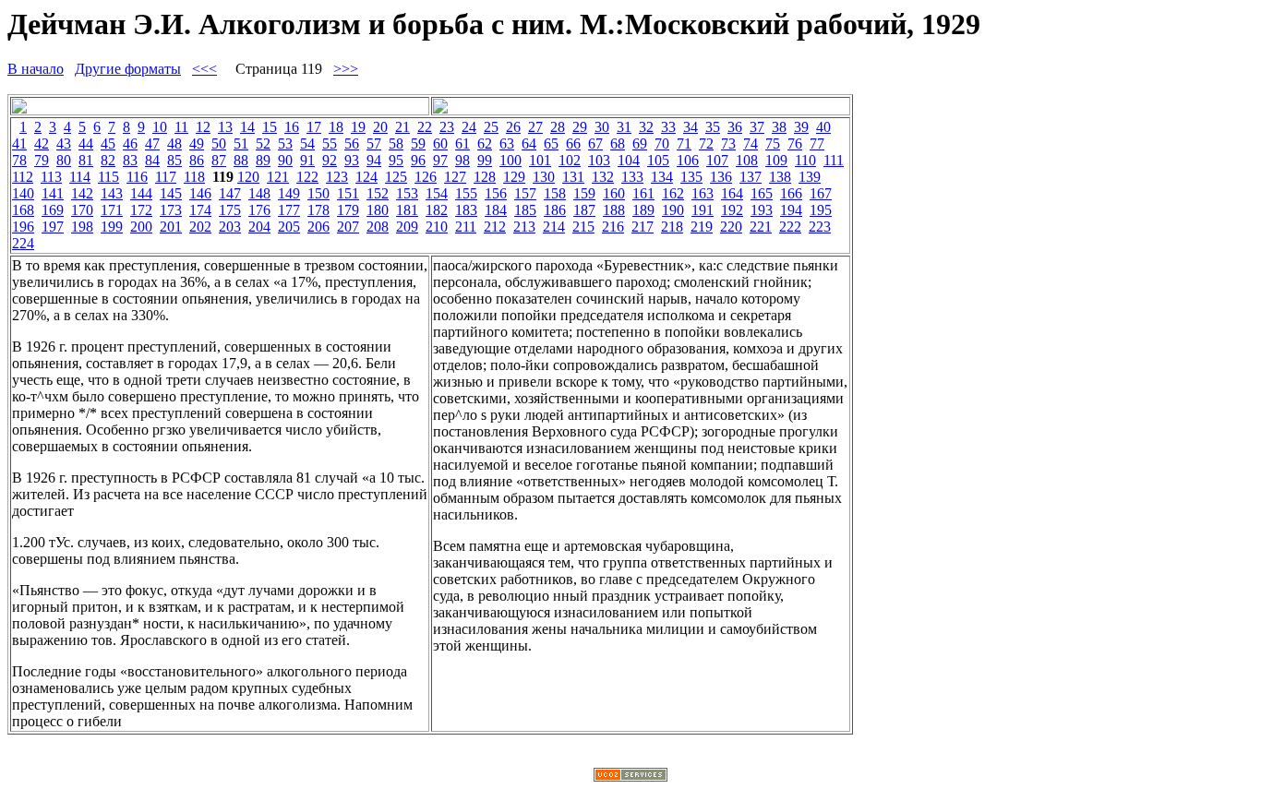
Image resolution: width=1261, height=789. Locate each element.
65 (551, 143)
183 (466, 210)
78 (19, 160)
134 (662, 177)
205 (289, 226)
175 (230, 210)
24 (469, 127)
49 (196, 143)
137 (750, 177)
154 (437, 193)
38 (779, 127)
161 (643, 193)
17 (313, 127)
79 (41, 160)
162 (673, 193)
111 (833, 160)
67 (595, 143)
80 (63, 160)
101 (540, 160)
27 (535, 127)
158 (555, 193)
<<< (204, 69)
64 (529, 143)
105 (658, 160)
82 (108, 160)
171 (112, 210)
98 (462, 160)
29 (579, 127)
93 (351, 160)
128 (485, 177)
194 (791, 210)
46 (130, 143)
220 (731, 226)
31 (624, 127)
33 (668, 127)
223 (820, 226)
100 (510, 160)
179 (348, 210)
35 (712, 127)
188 (614, 210)
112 (22, 177)
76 (794, 143)
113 (51, 177)
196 (23, 226)
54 (307, 143)
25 (491, 127)
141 (53, 193)
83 (130, 160)
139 (810, 177)
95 (396, 160)
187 (584, 210)
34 (690, 127)
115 (108, 177)
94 (373, 160)
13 (225, 127)
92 (329, 160)
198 (82, 226)
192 (732, 210)
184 (496, 210)
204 (259, 226)
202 (200, 226)
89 (263, 160)
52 (263, 143)
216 (613, 226)
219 (702, 226)
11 (181, 127)
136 (721, 177)
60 (440, 143)
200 (141, 226)
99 (484, 160)
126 (425, 177)
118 (194, 177)
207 (348, 226)
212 (495, 226)
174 (200, 210)
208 (377, 226)
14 (247, 127)
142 (82, 193)
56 (351, 143)
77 (817, 143)
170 (82, 210)
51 (241, 143)
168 (23, 210)
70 (662, 143)
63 (506, 143)
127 (455, 177)
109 (776, 160)
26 (513, 127)
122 (307, 177)
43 (63, 143)
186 (555, 210)
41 (19, 143)
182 (437, 210)
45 (108, 143)
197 (53, 226)
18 (336, 127)
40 (823, 127)
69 (639, 143)
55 (329, 143)
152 (377, 193)
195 (821, 210)
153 (407, 193)
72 (706, 143)
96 (418, 160)
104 (629, 160)
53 (285, 143)
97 (440, 160)
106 (688, 160)
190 (673, 210)
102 (569, 160)
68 (617, 143)
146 (200, 193)
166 (791, 193)
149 (289, 193)
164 (732, 193)
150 (318, 193)
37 (757, 127)
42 (41, 143)
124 (366, 177)
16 (291, 127)
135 (691, 177)
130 (544, 177)
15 (269, 127)
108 (747, 160)
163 (702, 193)
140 (23, 193)
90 (285, 160)
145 (171, 193)
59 (418, 143)
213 (524, 226)
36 (734, 127)
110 (805, 160)
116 (137, 177)
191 (702, 210)
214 (554, 226)
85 (174, 160)
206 (318, 226)
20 (380, 127)
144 (141, 193)
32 (646, 127)
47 (152, 143)
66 (573, 143)
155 (466, 193)
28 (557, 127)
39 (801, 127)
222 (790, 226)
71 (684, 143)
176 (259, 210)
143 (112, 193)
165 (762, 193)
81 (85, 160)
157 (525, 193)
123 (337, 177)
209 (407, 226)
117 (165, 177)
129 (514, 177)
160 (614, 193)
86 (196, 160)
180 (377, 210)
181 (407, 210)
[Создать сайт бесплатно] (630, 776)
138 (780, 177)
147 (230, 193)
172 (141, 210)
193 (762, 210)
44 (85, 143)
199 (112, 226)
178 (318, 210)
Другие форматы (128, 69)
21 (402, 127)
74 (750, 143)
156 (496, 193)
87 (218, 160)
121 (278, 177)
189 (643, 210)
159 (584, 193)
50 (218, 143)
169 (53, 210)
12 (203, 127)
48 (174, 143)
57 (373, 143)
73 (728, 143)
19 (358, 127)
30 (601, 127)
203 (230, 226)
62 (484, 143)
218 (672, 226)
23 (446, 127)
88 (241, 160)
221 (761, 226)
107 (717, 160)
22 (424, 127)
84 (152, 160)
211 (465, 226)
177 (289, 210)
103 (599, 160)
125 (396, 177)
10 (159, 127)
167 (821, 193)
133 (632, 177)
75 (772, 143)
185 (525, 210)
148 (259, 193)
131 (573, 177)
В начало (35, 69)
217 (642, 226)
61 (462, 143)
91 (307, 160)
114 (79, 177)
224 (23, 243)
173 (171, 210)
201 (171, 226)
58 (396, 143)
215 (583, 226)
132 (603, 177)
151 (348, 193)
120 (248, 177)
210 (437, 226)
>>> (345, 69)
